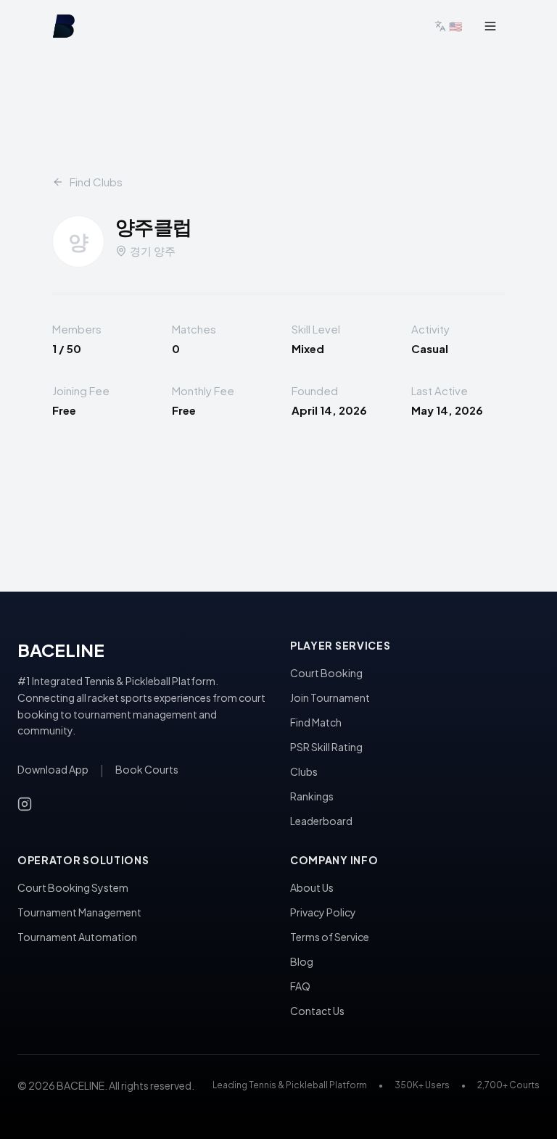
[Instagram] (24, 804)
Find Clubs (96, 182)
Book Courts (146, 769)
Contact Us (317, 1010)
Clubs (304, 771)
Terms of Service (329, 936)
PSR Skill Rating (326, 746)
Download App (52, 769)
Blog (301, 961)
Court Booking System (72, 887)
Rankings (312, 796)
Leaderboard (321, 820)
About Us (312, 887)
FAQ (300, 986)
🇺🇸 (456, 26)
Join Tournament (330, 697)
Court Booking (326, 672)
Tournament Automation (77, 936)
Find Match (316, 722)
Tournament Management (79, 912)
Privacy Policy (323, 912)
